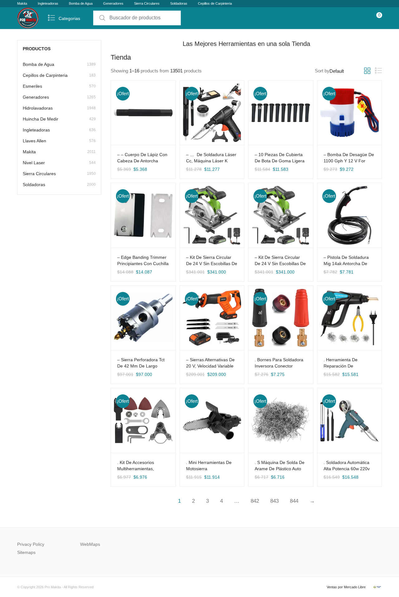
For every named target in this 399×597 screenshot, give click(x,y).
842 (255, 501)
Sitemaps (26, 552)
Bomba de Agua (81, 3)
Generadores (113, 3)
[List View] (378, 70)
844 (294, 501)
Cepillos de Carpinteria (215, 3)
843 (274, 501)
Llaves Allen (59, 140)
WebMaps (90, 544)
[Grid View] (367, 71)
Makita (22, 3)
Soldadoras (178, 3)
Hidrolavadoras (59, 108)
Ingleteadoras (48, 3)
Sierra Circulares (147, 3)
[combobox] (137, 18)
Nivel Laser (59, 162)
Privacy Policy (30, 544)
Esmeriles (59, 86)
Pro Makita (53, 587)
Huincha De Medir (59, 118)
